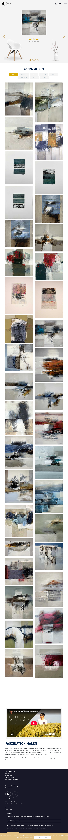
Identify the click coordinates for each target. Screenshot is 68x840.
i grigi (53, 74)
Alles (13, 74)
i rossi (44, 77)
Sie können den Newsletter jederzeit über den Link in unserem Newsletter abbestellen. (26, 828)
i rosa (34, 77)
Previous (4, 35)
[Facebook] (8, 794)
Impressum (8, 788)
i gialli (43, 74)
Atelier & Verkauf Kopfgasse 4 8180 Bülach (10, 773)
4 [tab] (38, 60)
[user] (56, 4)
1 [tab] (30, 60)
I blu (34, 74)
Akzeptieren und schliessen (42, 838)
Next (64, 35)
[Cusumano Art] (9, 4)
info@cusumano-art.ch (11, 779)
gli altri (24, 74)
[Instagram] (15, 794)
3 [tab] (35, 60)
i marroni (24, 77)
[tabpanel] (34, 25)
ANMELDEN (12, 833)
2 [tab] (33, 60)
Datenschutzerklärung (11, 786)
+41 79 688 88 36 (9, 777)
